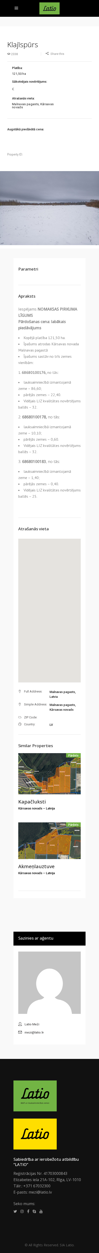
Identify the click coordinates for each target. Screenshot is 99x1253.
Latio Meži (32, 1024)
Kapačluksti (32, 801)
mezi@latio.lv (34, 1032)
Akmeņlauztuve (36, 866)
